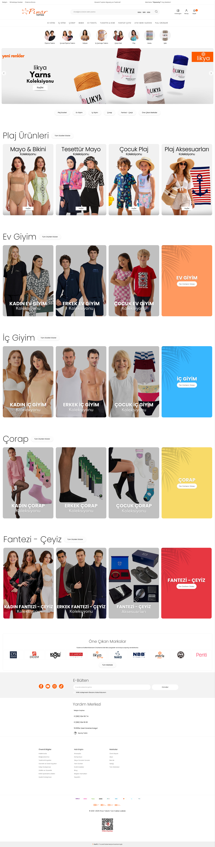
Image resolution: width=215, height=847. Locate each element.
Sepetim (77, 777)
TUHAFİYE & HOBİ (107, 23)
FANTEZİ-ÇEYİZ (124, 23)
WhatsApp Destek (16, 2)
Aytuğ (112, 764)
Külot (139, 12)
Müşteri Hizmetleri (80, 774)
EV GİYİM (51, 23)
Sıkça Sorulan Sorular (82, 760)
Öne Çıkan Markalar (149, 112)
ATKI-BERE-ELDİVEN (143, 23)
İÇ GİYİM (62, 23)
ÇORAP (72, 23)
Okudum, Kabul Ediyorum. (91, 692)
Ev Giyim (79, 112)
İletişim (4, 2)
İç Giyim (95, 112)
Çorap (109, 112)
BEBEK (81, 23)
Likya (111, 757)
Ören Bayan (114, 753)
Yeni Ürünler (78, 764)
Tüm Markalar (107, 665)
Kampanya (78, 757)
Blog (75, 770)
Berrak (112, 760)
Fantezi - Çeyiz (127, 112)
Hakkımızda (43, 753)
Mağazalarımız (44, 757)
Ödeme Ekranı (30, 2)
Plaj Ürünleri (62, 112)
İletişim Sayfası (79, 710)
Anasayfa (77, 753)
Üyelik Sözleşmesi (45, 777)
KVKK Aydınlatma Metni (47, 774)
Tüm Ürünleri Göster (62, 136)
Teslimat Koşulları (45, 760)
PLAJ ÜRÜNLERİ (161, 23)
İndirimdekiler (79, 767)
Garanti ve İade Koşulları (48, 764)
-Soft (95, 844)
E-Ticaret (101, 844)
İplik (144, 12)
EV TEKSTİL (92, 23)
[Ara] (157, 12)
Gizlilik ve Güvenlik (45, 770)
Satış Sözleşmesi (45, 767)
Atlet (148, 12)
